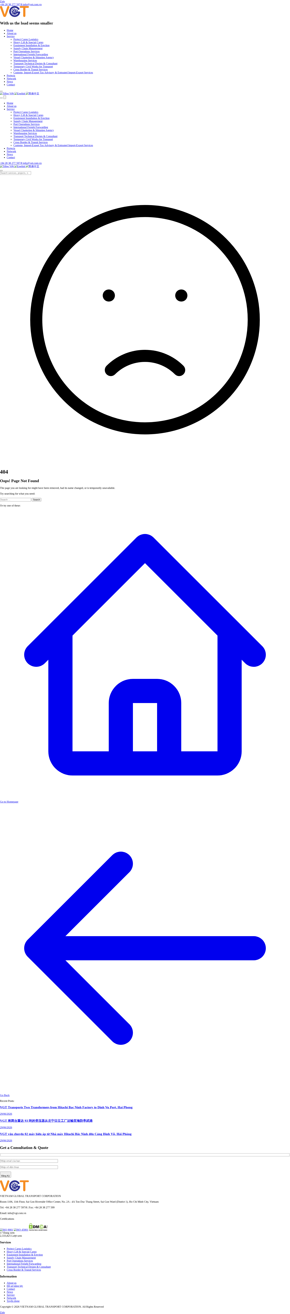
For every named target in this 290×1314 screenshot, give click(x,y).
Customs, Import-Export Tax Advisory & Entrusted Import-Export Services (53, 72)
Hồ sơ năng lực (15, 1285)
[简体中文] (32, 93)
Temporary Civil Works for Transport (33, 66)
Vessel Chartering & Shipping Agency (33, 57)
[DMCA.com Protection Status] (38, 1229)
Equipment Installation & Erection (31, 45)
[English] (20, 93)
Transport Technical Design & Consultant (35, 63)
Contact (11, 84)
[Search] (1, 91)
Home (10, 30)
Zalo (2, 1)
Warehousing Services (25, 60)
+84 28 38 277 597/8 (11, 163)
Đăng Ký (5, 1176)
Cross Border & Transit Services (30, 69)
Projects (11, 75)
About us (11, 33)
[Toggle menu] (4, 97)
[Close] (1, 170)
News (10, 81)
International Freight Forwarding (30, 54)
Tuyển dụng (13, 1301)
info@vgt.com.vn (32, 163)
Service (11, 36)
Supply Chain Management (27, 48)
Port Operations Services (26, 51)
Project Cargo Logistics (25, 39)
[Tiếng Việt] (7, 93)
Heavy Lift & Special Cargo (28, 42)
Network (11, 78)
